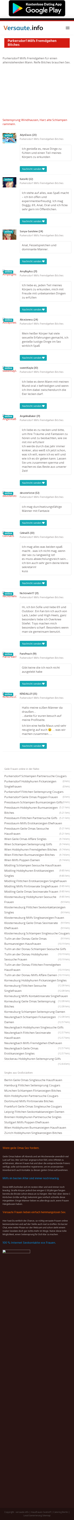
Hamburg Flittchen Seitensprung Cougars (32, 1085)
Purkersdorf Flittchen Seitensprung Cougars (37, 792)
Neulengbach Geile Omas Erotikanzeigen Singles (37, 1050)
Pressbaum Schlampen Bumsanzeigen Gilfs (37, 802)
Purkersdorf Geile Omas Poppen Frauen (37, 797)
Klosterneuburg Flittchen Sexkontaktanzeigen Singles (37, 909)
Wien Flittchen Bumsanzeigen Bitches (37, 855)
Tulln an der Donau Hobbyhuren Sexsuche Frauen (37, 956)
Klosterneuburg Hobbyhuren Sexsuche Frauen (37, 899)
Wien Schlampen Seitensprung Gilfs (37, 844)
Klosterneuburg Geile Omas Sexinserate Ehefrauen (37, 925)
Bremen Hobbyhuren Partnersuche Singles (32, 1117)
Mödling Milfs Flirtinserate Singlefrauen (37, 886)
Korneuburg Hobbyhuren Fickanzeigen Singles (37, 980)
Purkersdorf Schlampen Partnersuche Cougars (37, 776)
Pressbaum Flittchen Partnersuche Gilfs (37, 818)
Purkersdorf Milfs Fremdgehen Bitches (42, 139)
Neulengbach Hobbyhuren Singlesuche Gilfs (37, 1027)
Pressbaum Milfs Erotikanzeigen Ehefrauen (37, 823)
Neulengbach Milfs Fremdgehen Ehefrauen (37, 1043)
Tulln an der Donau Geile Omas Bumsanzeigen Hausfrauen (37, 941)
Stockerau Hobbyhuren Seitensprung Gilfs (37, 1059)
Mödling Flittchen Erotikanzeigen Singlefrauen (37, 881)
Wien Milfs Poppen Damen (37, 860)
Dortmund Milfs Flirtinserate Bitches (29, 1101)
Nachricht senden (32, 169)
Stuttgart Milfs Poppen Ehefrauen (26, 1122)
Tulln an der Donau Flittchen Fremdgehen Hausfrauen (37, 967)
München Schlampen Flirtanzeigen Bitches (32, 1091)
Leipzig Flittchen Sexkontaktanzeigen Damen (34, 1112)
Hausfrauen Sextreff (41, 1512)
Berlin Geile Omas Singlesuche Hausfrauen (33, 1080)
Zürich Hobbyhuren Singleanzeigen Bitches (33, 1133)
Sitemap (46, 1515)
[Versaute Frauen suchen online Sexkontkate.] (23, 28)
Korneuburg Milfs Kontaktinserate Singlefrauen (37, 996)
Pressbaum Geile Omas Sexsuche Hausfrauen (37, 831)
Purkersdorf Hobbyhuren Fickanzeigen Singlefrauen (37, 783)
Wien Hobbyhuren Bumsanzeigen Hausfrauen (35, 1127)
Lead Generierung (33, 1515)
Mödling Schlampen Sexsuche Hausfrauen (37, 865)
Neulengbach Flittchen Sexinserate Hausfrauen (37, 1035)
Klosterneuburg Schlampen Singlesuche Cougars (37, 933)
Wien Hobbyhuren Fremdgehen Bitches (37, 849)
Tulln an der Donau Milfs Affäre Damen (37, 975)
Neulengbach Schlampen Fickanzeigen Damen (37, 1019)
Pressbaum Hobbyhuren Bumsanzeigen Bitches (37, 810)
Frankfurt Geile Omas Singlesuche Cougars (33, 1106)
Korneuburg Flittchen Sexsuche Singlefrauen (37, 988)
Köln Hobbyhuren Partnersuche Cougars (31, 1096)
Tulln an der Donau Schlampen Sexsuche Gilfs (37, 949)
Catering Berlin (60, 1512)
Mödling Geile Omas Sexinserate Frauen (37, 892)
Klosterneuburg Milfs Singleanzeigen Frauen (37, 918)
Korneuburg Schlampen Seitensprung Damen (37, 1012)
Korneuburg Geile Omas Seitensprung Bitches (37, 1003)
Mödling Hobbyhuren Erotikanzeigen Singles (37, 873)
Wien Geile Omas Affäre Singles (37, 839)
